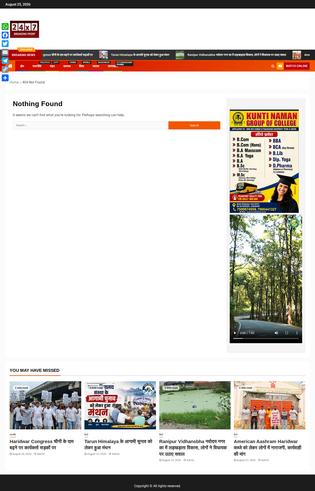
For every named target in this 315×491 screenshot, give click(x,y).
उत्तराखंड (113, 66)
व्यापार (96, 66)
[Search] (273, 66)
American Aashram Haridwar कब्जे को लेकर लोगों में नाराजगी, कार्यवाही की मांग (267, 448)
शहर (52, 66)
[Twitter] (5, 43)
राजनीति (37, 66)
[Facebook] (5, 35)
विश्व (81, 66)
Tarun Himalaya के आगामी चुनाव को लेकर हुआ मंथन (120, 54)
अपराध (66, 66)
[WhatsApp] (5, 26)
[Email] (5, 52)
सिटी (86, 434)
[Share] (5, 78)
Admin (41, 453)
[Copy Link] (5, 69)
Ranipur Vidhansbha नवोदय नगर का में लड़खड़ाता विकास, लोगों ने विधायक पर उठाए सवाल (216, 54)
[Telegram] (5, 60)
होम (22, 66)
